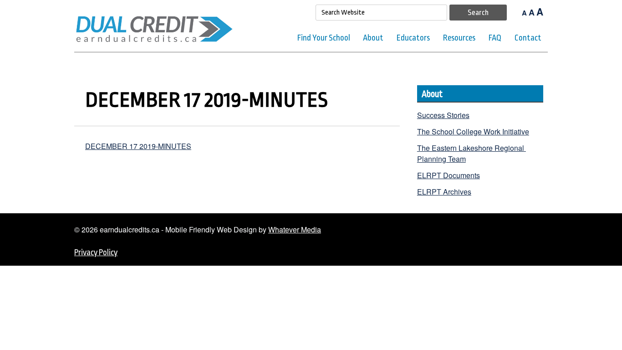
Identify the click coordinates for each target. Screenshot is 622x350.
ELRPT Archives (444, 191)
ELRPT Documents (448, 175)
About (373, 37)
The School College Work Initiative (473, 131)
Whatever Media (294, 229)
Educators (413, 37)
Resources (459, 37)
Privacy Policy (95, 252)
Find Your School (323, 37)
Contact (528, 37)
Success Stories (443, 115)
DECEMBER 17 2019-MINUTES (138, 146)
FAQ (495, 37)
